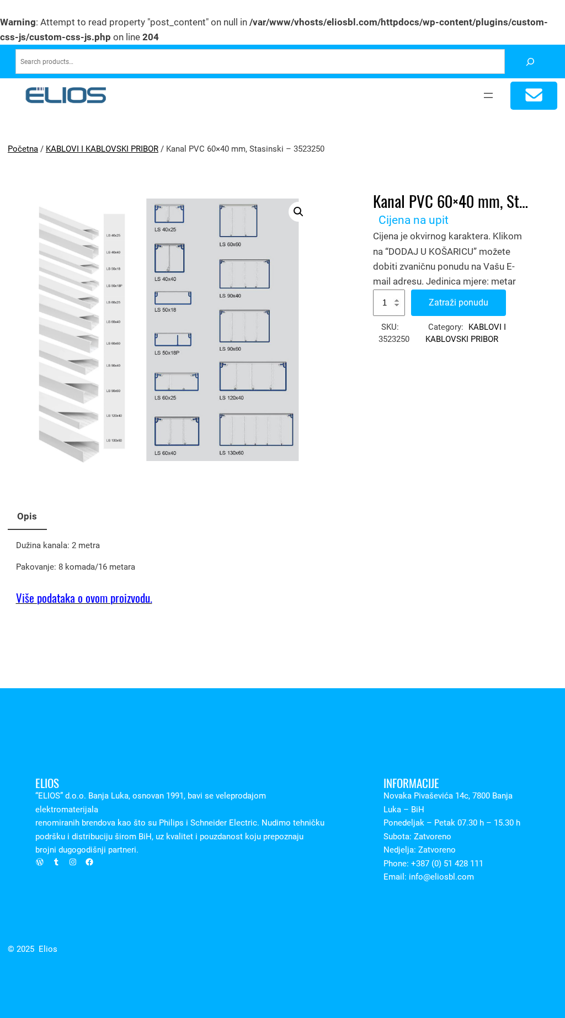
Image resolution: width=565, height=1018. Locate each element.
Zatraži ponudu (458, 302)
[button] (298, 212)
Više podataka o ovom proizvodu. (84, 598)
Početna (23, 149)
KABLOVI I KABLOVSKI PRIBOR (102, 149)
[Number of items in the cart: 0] (533, 96)
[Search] (530, 61)
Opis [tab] (27, 516)
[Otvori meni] (488, 95)
